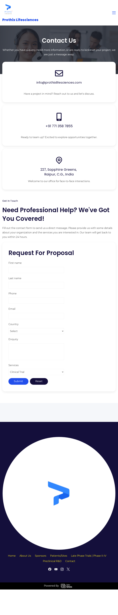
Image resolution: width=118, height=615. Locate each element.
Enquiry (13, 339)
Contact (70, 561)
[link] (59, 438)
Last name (14, 278)
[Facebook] (49, 569)
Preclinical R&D (52, 561)
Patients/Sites (58, 555)
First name (15, 262)
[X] (68, 569)
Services (13, 365)
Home (12, 555)
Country (13, 324)
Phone (12, 293)
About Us (25, 555)
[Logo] (8, 9)
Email (11, 308)
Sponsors (40, 555)
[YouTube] (56, 569)
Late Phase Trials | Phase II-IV (88, 555)
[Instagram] (62, 569)
